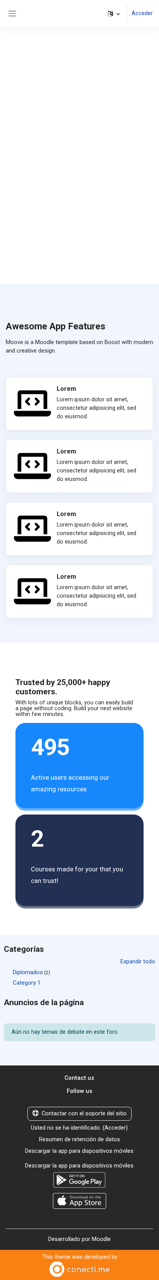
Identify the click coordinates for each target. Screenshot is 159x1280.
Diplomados (28, 972)
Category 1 (27, 982)
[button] (113, 13)
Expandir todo (137, 961)
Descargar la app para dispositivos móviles (79, 1150)
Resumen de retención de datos (79, 1139)
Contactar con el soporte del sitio (84, 1113)
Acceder (142, 13)
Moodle (101, 1239)
